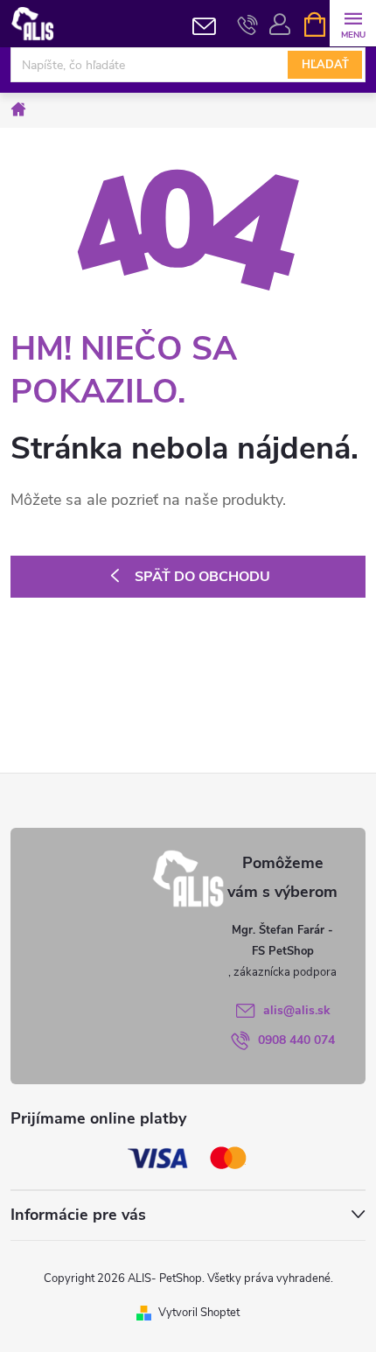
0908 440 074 (296, 1040)
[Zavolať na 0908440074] (248, 24)
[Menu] (353, 23)
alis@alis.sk (297, 1010)
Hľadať (325, 65)
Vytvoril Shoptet (199, 1312)
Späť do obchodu (202, 576)
